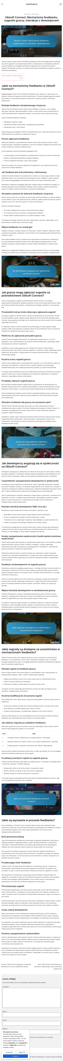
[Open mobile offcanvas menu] (60, 4)
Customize (9, 1052)
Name (4, 1011)
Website (4, 1029)
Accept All (15, 1056)
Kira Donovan (35, 14)
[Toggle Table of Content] (20, 78)
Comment (6, 987)
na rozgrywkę (14, 180)
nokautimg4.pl (31, 4)
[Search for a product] (2, 4)
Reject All (22, 1052)
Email (4, 1020)
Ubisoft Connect (7, 94)
